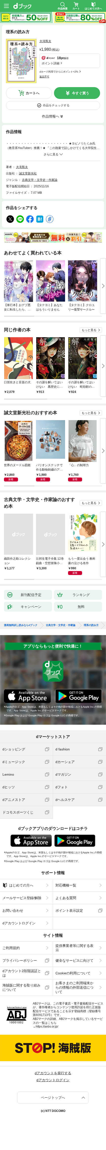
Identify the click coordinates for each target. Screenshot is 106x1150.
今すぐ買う (80, 93)
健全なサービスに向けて (74, 960)
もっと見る (89, 330)
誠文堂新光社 (28, 173)
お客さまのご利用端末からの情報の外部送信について (74, 987)
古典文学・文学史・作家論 (39, 180)
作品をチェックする (56, 105)
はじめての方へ (21, 885)
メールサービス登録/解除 (21, 898)
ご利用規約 (11, 948)
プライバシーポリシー (19, 960)
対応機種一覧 (65, 885)
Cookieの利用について (72, 973)
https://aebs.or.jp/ (47, 1026)
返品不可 (44, 76)
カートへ (32, 93)
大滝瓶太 (45, 41)
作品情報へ (50, 116)
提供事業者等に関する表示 (74, 948)
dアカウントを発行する (53, 1073)
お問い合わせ (12, 910)
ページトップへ (53, 1098)
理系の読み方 (91, 625)
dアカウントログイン (18, 923)
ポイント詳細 (50, 63)
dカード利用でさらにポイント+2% (58, 71)
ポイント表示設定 (69, 910)
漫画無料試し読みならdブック (20, 625)
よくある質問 (65, 898)
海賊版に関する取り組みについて (21, 987)
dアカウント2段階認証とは (21, 973)
